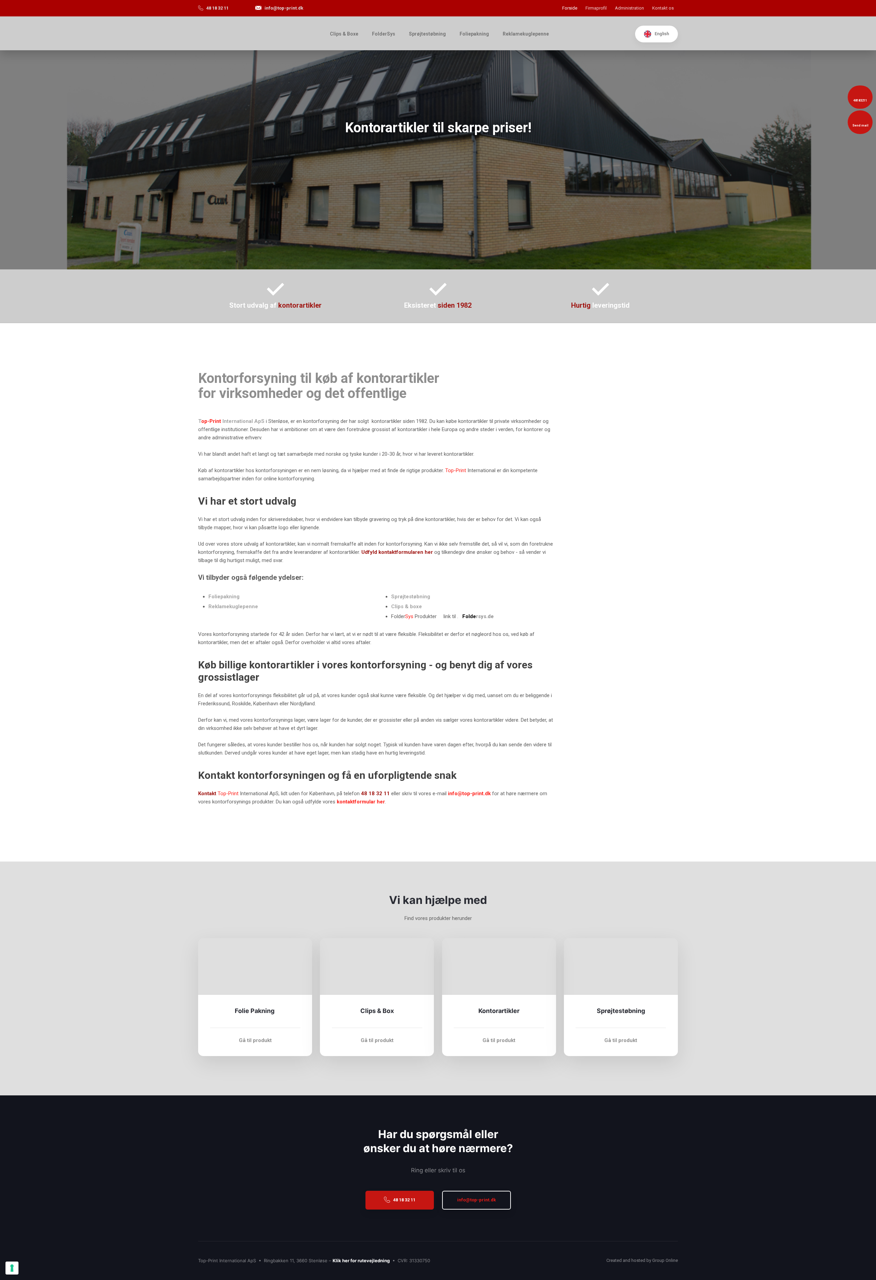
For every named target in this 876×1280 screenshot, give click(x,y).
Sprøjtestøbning (427, 34)
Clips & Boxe (344, 34)
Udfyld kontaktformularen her (397, 552)
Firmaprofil (596, 8)
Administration (629, 8)
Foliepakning (474, 34)
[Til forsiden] (255, 33)
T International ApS (231, 421)
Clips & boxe (406, 606)
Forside (569, 8)
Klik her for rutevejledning (361, 1260)
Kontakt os (663, 8)
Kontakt (207, 793)
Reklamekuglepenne (526, 34)
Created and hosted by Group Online (642, 1260)
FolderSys (383, 34)
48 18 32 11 (375, 793)
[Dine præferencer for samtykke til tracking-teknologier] (11, 1268)
